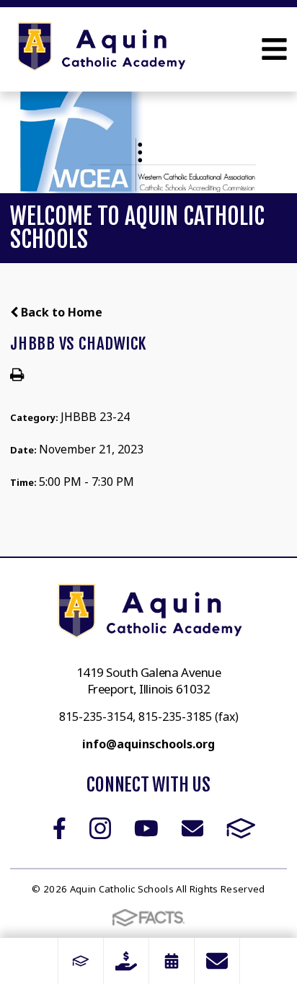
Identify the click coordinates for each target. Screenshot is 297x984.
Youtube (146, 828)
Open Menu (274, 49)
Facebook (59, 828)
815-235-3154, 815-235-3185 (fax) (149, 716)
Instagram (100, 828)
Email (192, 828)
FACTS (241, 828)
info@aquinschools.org (148, 744)
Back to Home (60, 312)
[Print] (17, 376)
